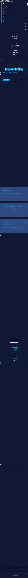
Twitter (1, 158)
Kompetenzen (15, 347)
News (15, 350)
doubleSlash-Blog (4, 157)
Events (15, 349)
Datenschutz (15, 576)
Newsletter (15, 358)
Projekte (15, 348)
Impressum (15, 575)
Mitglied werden (15, 351)
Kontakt (15, 356)
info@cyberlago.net (14, 342)
